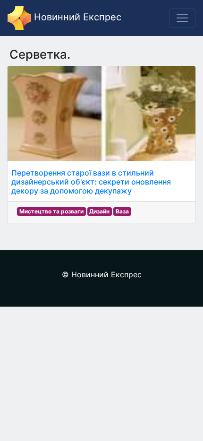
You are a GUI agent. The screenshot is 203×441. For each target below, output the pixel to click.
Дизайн (99, 211)
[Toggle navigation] (182, 18)
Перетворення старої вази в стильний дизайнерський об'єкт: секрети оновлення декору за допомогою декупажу (91, 181)
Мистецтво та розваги (51, 211)
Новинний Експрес (76, 17)
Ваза (122, 211)
